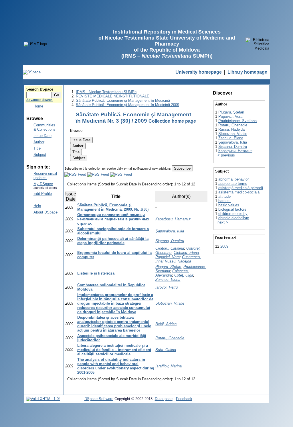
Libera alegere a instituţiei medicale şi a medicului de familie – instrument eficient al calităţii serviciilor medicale (114, 349)
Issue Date (42, 136)
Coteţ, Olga (183, 275)
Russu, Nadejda (178, 261)
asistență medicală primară (240, 188)
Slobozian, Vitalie (169, 303)
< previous (226, 155)
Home (38, 106)
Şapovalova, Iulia (169, 231)
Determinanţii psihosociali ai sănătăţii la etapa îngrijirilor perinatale (113, 240)
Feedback (184, 399)
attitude (224, 196)
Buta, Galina (165, 350)
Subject (39, 154)
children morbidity (233, 213)
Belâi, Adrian (166, 324)
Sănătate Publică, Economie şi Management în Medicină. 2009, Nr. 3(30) (113, 207)
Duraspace (164, 399)
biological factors (232, 209)
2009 (224, 246)
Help (37, 206)
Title (37, 148)
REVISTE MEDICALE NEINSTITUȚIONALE (112, 96)
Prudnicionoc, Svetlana (237, 121)
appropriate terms (232, 183)
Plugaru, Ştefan (168, 267)
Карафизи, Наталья (173, 219)
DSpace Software (98, 399)
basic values (228, 205)
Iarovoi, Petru (166, 287)
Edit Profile (42, 193)
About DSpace (45, 212)
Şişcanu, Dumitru (169, 241)
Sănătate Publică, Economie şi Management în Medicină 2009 (127, 105)
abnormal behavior (233, 179)
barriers (224, 201)
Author (38, 142)
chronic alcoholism (233, 218)
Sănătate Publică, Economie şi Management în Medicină (123, 100)
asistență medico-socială (239, 192)
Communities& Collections (44, 127)
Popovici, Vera (167, 257)
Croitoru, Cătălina (169, 248)
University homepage (198, 72)
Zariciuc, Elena (167, 279)
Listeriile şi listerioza (95, 273)
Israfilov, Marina (168, 366)
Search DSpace (39, 89)
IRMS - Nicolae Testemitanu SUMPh (106, 92)
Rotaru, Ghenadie (169, 338)
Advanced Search (39, 99)
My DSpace (43, 184)
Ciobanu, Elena (186, 252)
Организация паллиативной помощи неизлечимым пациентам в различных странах (113, 219)
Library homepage (247, 72)
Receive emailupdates (45, 175)
